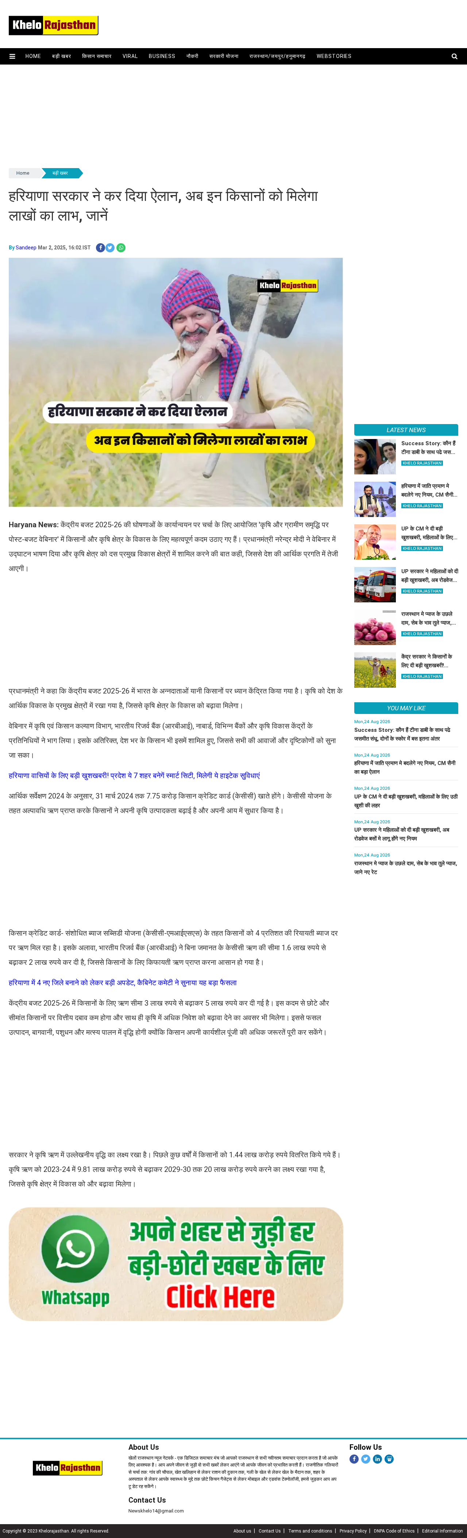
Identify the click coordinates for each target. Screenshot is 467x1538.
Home (33, 56)
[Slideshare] (389, 1459)
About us (242, 1531)
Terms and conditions (310, 1531)
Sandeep (26, 247)
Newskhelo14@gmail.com (156, 1511)
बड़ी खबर (61, 56)
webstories (334, 56)
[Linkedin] (377, 1459)
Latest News (406, 430)
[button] (12, 56)
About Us (143, 1447)
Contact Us (147, 1500)
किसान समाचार (97, 56)
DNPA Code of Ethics (394, 1531)
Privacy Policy (353, 1531)
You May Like (406, 708)
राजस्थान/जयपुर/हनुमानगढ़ (278, 56)
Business (162, 56)
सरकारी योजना (224, 56)
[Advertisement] (228, 116)
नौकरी (192, 56)
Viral (130, 56)
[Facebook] (354, 1459)
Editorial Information (442, 1531)
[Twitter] (365, 1459)
